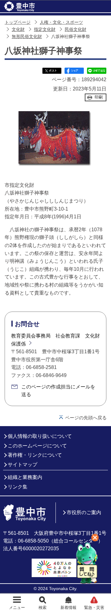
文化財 (18, 29)
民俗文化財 (75, 29)
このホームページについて (37, 445)
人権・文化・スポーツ (61, 22)
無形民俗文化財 (27, 36)
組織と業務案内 (25, 477)
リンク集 (17, 486)
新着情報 (68, 607)
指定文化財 (45, 29)
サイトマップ (22, 464)
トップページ (18, 22)
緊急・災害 (94, 607)
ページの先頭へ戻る (86, 417)
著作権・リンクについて (35, 455)
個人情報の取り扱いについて (40, 436)
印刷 (99, 97)
